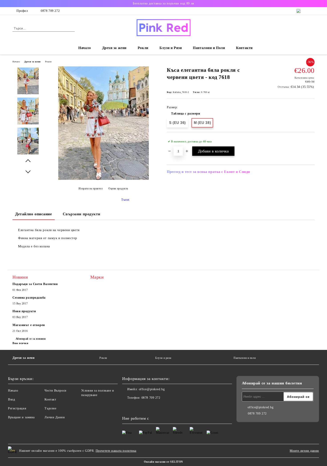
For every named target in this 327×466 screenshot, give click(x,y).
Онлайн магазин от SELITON (163, 461)
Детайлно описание (33, 214)
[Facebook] (125, 406)
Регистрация (17, 408)
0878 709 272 (50, 10)
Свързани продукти (82, 214)
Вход (11, 399)
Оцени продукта (118, 188)
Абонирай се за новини (31, 338)
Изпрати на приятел (91, 188)
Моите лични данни (304, 450)
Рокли (143, 48)
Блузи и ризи (163, 357)
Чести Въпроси (55, 390)
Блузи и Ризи (170, 48)
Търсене (50, 408)
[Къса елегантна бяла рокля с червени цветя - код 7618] (103, 179)
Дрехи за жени (32, 61)
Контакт (50, 399)
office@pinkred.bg (152, 389)
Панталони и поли (245, 357)
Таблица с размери (185, 113)
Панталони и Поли (209, 48)
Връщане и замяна (21, 417)
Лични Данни (54, 417)
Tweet (125, 199)
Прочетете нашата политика (116, 450)
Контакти (244, 48)
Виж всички (20, 343)
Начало (84, 48)
